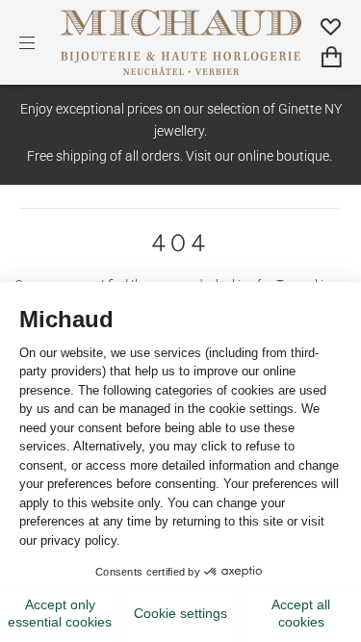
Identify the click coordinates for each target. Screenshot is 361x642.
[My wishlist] (331, 26)
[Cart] (332, 57)
